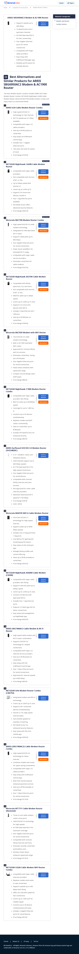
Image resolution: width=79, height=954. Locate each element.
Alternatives (43, 118)
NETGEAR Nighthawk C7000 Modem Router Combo (26, 390)
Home (61, 3)
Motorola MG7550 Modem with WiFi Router (26, 332)
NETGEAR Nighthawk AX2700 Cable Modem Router (26, 277)
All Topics (70, 3)
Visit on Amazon (43, 23)
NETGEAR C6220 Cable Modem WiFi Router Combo (25, 868)
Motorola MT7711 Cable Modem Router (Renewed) (24, 809)
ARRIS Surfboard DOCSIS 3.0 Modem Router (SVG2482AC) (26, 449)
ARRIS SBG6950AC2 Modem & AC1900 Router (27, 17)
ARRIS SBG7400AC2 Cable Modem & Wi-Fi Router (24, 629)
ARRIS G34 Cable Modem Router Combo (24, 107)
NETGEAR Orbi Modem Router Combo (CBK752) (23, 691)
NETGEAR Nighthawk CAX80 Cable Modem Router (25, 165)
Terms (35, 941)
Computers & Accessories (20, 8)
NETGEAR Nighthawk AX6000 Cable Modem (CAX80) (26, 573)
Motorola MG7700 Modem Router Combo (25, 220)
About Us (16, 941)
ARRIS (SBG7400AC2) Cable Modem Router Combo (25, 747)
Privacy (26, 941)
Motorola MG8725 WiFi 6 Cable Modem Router (27, 513)
